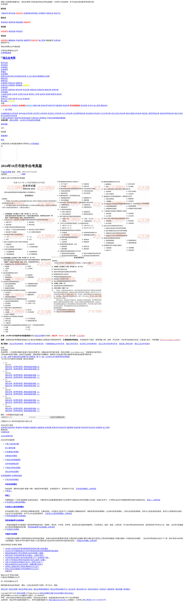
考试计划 (11, 83)
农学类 (42, 94)
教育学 (53, 94)
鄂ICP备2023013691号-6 (58, 600)
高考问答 (40, 90)
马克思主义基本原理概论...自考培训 (58, 513)
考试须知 (11, 31)
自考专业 (4, 85)
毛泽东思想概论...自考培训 (86, 489)
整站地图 (118, 589)
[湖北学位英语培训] (21, 118)
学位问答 (26, 90)
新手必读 (11, 13)
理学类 (31, 94)
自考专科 (57, 40)
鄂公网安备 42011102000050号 (94, 600)
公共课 (3, 94)
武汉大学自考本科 (16, 344)
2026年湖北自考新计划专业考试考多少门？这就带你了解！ (27, 557)
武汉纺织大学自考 (93, 113)
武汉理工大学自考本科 (88, 344)
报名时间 (19, 13)
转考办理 (51, 105)
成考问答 (11, 90)
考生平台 (57, 13)
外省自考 (26, 99)
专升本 (90, 105)
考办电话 (4, 65)
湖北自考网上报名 (25, 589)
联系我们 (126, 589)
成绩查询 (4, 40)
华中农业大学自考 (25, 113)
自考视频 (4, 74)
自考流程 (4, 427)
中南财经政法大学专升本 (54, 344)
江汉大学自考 (105, 113)
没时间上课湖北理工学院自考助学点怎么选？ (22, 566)
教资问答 (48, 90)
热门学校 (8, 109)
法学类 (14, 94)
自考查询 (4, 69)
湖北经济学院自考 (167, 113)
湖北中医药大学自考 (133, 113)
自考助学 (42, 13)
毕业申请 (19, 40)
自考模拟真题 (17, 476)
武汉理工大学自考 (40, 113)
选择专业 (49, 13)
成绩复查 (40, 427)
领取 (23, 174)
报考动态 (4, 81)
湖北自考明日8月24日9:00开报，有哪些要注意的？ (24, 564)
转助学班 (34, 40)
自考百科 (4, 90)
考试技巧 (19, 31)
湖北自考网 (13, 120)
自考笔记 (4, 96)
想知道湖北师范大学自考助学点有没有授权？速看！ (25, 553)
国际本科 (104, 105)
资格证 (3, 72)
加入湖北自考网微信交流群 (39, 76)
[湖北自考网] (8, 57)
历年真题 (4, 92)
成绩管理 (27, 40)
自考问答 (4, 87)
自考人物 (11, 99)
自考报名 (4, 67)
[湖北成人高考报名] (38, 118)
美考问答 (55, 90)
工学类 (36, 94)
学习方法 (18, 99)
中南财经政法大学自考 (9, 113)
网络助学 (27, 22)
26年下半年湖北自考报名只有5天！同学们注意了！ (24, 562)
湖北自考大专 (81, 589)
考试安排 (4, 22)
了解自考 (4, 13)
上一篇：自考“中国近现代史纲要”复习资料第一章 (19, 357)
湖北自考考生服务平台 (59, 589)
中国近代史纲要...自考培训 (87, 541)
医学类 (59, 94)
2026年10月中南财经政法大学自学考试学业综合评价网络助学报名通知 (31, 551)
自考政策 (4, 83)
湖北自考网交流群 (47, 593)
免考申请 (11, 22)
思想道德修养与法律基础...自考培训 (41, 527)
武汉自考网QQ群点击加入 (64, 593)
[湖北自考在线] (7, 118)
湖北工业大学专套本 (142, 344)
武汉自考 (71, 589)
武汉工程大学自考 (118, 113)
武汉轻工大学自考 (54, 113)
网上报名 (4, 101)
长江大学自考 (67, 113)
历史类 (25, 94)
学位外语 (91, 427)
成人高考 (42, 40)
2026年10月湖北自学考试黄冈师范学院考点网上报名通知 (26, 548)
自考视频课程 (6, 476)
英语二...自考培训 (153, 500)
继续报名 (11, 40)
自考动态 (102, 589)
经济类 (9, 94)
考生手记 (4, 99)
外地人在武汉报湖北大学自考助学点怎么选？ (22, 569)
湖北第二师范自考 (126, 344)
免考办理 (44, 105)
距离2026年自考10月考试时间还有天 (15, 76)
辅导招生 (34, 13)
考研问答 (33, 90)
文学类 (20, 94)
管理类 (48, 94)
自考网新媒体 (6, 53)
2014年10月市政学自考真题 (30, 120)
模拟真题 (19, 22)
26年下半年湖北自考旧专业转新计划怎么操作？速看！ (25, 560)
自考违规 (48, 427)
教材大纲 (36, 105)
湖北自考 (4, 589)
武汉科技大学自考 (10, 116)
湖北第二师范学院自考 (150, 113)
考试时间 (15, 105)
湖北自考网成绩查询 (41, 589)
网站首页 (4, 78)
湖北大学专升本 (72, 344)
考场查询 (4, 31)
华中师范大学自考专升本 (34, 344)
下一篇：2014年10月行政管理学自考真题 (54, 357)
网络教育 (49, 40)
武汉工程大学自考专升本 (107, 344)
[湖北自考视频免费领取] (56, 118)
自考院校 (11, 85)
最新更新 (110, 589)
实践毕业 (18, 83)
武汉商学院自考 (79, 113)
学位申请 (84, 105)
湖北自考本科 (93, 589)
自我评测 (27, 13)
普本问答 (18, 90)
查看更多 (8, 571)
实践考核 (58, 105)
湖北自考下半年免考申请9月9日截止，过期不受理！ (25, 555)
